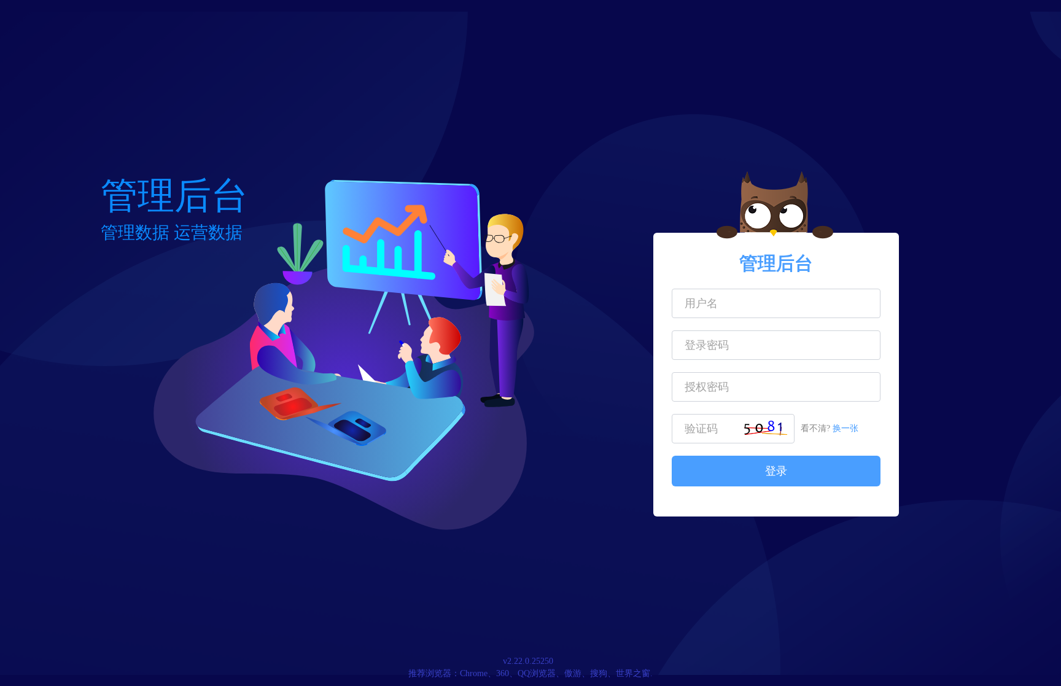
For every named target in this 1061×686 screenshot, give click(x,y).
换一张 (845, 428)
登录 (776, 471)
